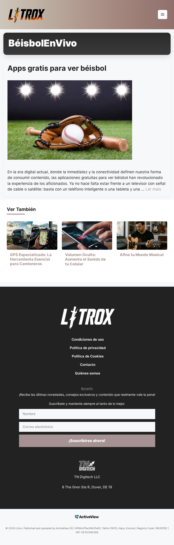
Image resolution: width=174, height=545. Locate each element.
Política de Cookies (88, 356)
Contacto (87, 364)
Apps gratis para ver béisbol (56, 68)
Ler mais (153, 189)
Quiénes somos (87, 373)
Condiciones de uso (88, 339)
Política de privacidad (88, 348)
